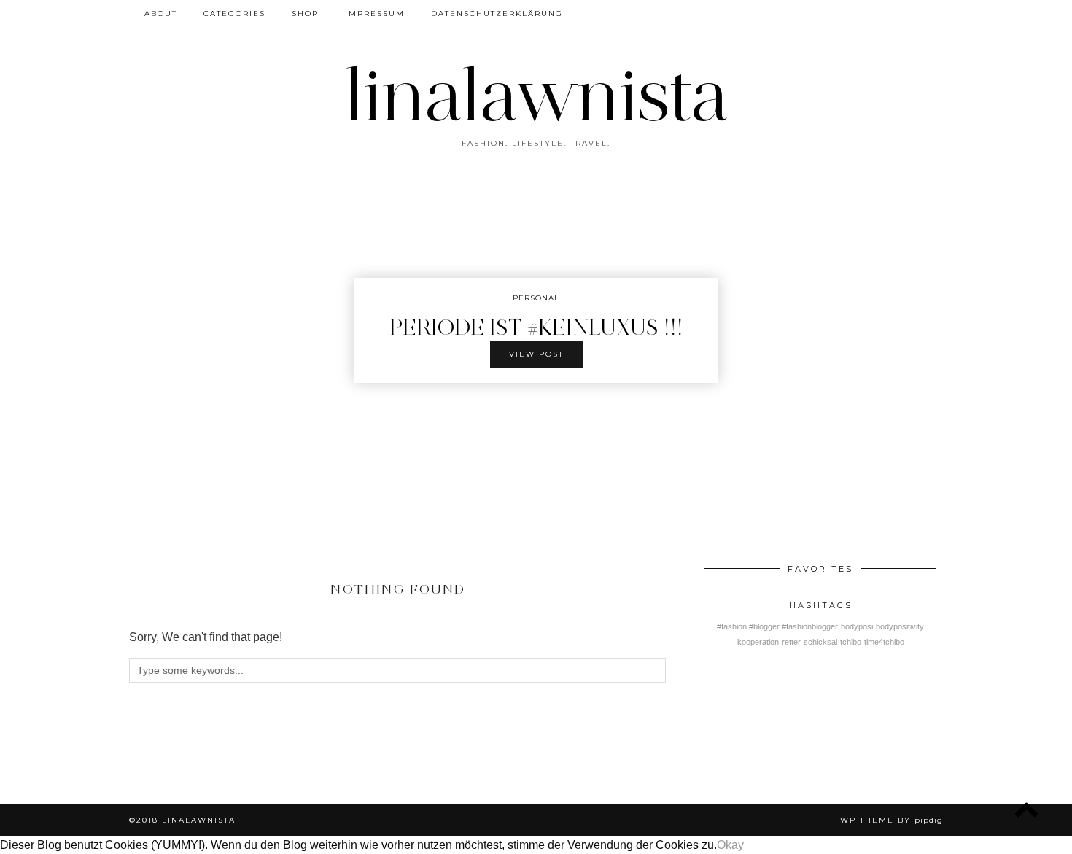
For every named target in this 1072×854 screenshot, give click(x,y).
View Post (536, 354)
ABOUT (160, 13)
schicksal (820, 641)
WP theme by (891, 820)
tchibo (850, 641)
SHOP (305, 13)
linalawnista (536, 95)
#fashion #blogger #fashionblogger (777, 626)
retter (791, 641)
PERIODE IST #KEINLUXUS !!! (536, 327)
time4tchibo (884, 641)
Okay (730, 845)
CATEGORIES (234, 13)
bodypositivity (900, 626)
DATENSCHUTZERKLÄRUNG (497, 13)
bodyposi (857, 626)
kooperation (758, 641)
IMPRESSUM (375, 13)
